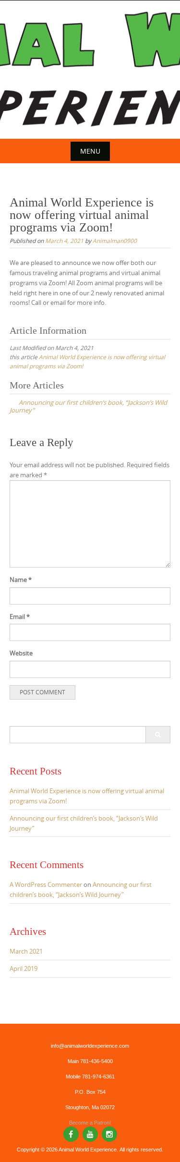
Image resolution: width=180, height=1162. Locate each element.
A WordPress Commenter (46, 884)
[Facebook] (71, 1134)
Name (21, 579)
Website (21, 653)
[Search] (157, 734)
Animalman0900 (115, 240)
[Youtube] (90, 1134)
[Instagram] (109, 1134)
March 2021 (26, 951)
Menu (90, 151)
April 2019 (23, 968)
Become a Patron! (90, 1123)
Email (20, 616)
